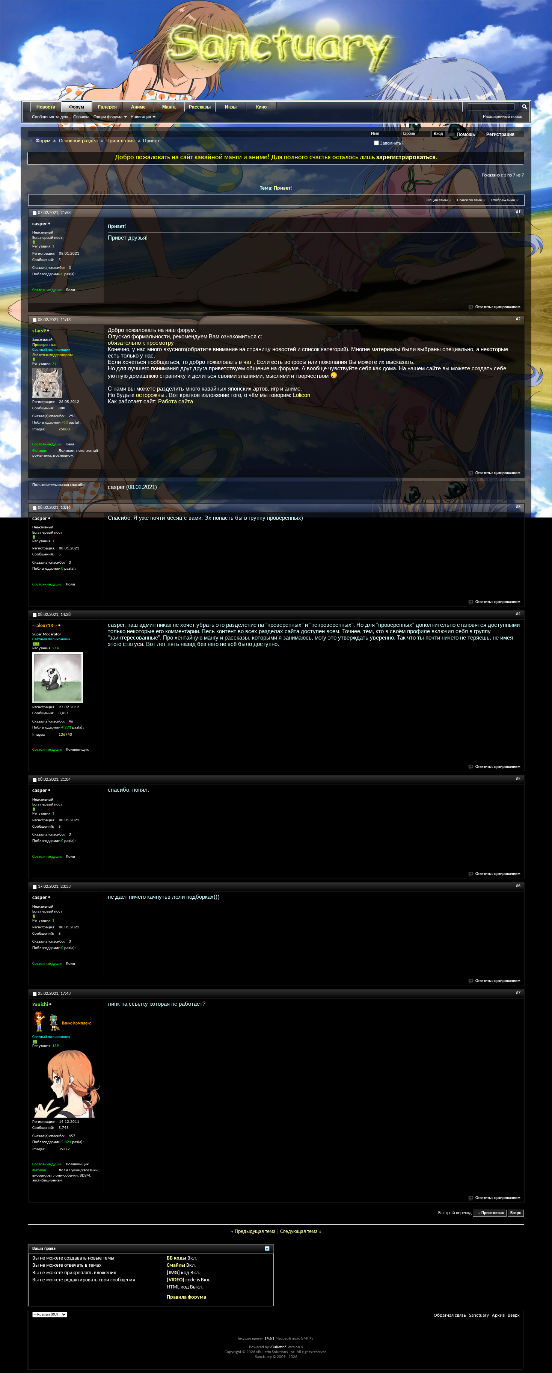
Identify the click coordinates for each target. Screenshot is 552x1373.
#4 (518, 614)
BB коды (176, 1258)
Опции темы (437, 200)
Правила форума (186, 1297)
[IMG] (173, 1273)
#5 (518, 779)
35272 (64, 1149)
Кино (261, 107)
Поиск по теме (469, 200)
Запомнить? (391, 143)
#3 (518, 507)
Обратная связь (450, 1315)
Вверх (515, 1213)
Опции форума (108, 117)
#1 (518, 212)
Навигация (141, 117)
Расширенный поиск (502, 116)
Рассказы (200, 107)
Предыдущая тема (255, 1231)
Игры (231, 107)
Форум (76, 107)
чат (248, 362)
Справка (81, 117)
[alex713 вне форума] (57, 677)
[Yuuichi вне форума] (66, 1084)
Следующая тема (299, 1231)
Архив (498, 1315)
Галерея (107, 107)
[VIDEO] (175, 1280)
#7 (518, 993)
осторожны (151, 395)
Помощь (466, 134)
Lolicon (301, 395)
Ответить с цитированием (497, 307)
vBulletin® (278, 1347)
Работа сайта (175, 401)
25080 (64, 429)
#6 (518, 886)
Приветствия (120, 141)
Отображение (503, 200)
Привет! (283, 188)
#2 (518, 319)
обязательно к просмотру (141, 342)
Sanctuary (479, 1315)
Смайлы (176, 1265)
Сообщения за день (50, 117)
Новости (45, 107)
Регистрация (500, 134)
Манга (169, 107)
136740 (65, 735)
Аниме (138, 107)
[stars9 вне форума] (47, 383)
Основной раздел (78, 141)
